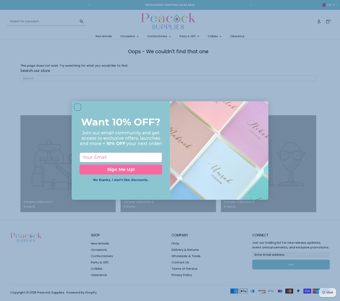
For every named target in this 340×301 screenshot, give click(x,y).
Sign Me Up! (121, 169)
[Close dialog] (77, 107)
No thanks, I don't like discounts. (120, 180)
